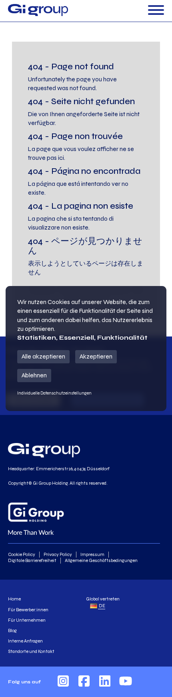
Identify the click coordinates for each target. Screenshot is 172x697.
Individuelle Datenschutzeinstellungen (54, 393)
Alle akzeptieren (43, 356)
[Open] (156, 10)
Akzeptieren (96, 356)
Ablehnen (34, 375)
